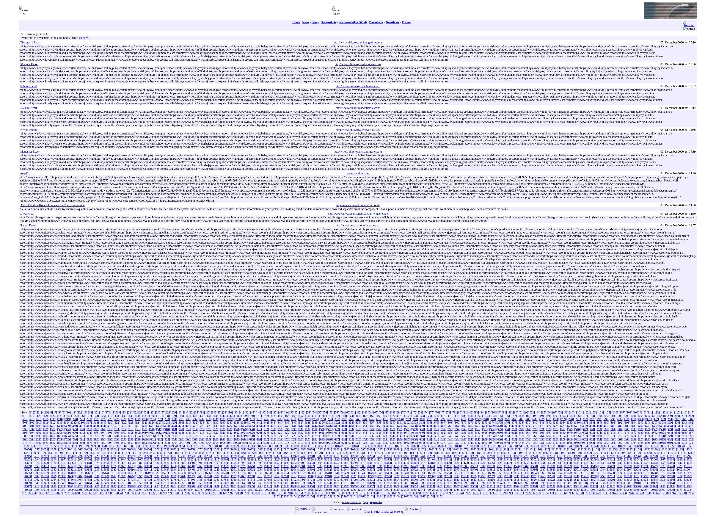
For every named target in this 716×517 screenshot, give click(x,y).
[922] (336, 442)
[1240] (242, 456)
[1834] (654, 479)
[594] (32, 432)
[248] (273, 419)
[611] (152, 432)
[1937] (199, 486)
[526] (223, 429)
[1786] (242, 479)
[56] (325, 412)
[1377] (79, 462)
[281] (507, 419)
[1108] (472, 449)
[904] (209, 442)
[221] (81, 419)
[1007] (278, 446)
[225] (110, 419)
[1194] (520, 452)
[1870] (294, 483)
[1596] (620, 469)
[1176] (369, 452)
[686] (684, 432)
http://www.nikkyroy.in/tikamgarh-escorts (358, 42)
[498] (25, 429)
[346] (294, 422)
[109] (636, 412)
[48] (280, 412)
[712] (195, 436)
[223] (96, 419)
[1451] (45, 466)
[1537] (113, 469)
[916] (294, 442)
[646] (400, 432)
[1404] (311, 462)
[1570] (397, 469)
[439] (280, 425)
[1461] (131, 466)
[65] (375, 412)
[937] (443, 442)
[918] (308, 442)
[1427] (508, 462)
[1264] (448, 456)
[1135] (25, 452)
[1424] (482, 462)
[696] (81, 436)
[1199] (562, 452)
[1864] (242, 483)
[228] (131, 419)
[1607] (45, 472)
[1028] (458, 446)
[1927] (113, 486)
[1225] (113, 456)
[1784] (225, 479)
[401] (684, 422)
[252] (301, 419)
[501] (46, 429)
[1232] (174, 456)
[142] (195, 415)
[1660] (499, 472)
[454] (386, 425)
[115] (677, 412)
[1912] (654, 483)
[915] (287, 442)
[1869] (285, 483)
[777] (655, 436)
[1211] (665, 452)
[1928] (122, 486)
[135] (145, 415)
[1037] (535, 446)
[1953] (336, 486)
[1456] (88, 466)
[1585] (525, 469)
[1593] (594, 469)
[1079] (225, 449)
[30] (180, 412)
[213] (25, 419)
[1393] (216, 462)
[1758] (671, 476)
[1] (30, 412)
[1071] (156, 449)
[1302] (105, 459)
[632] (301, 432)
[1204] (605, 452)
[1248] (311, 456)
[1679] (662, 472)
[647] (407, 432)
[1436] (585, 462)
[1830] (619, 479)
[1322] (276, 459)
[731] (329, 436)
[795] (110, 439)
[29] (174, 412)
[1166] (285, 452)
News (305, 22)
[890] (110, 442)
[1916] (688, 483)
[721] (258, 436)
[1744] (551, 476)
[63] (364, 412)
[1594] (602, 469)
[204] (634, 415)
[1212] (673, 452)
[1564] (345, 469)
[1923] (79, 486)
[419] (138, 425)
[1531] (62, 469)
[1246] (294, 456)
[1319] (251, 459)
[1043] (586, 446)
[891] (117, 442)
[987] (125, 446)
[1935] (182, 486)
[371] (471, 422)
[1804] (397, 479)
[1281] (594, 456)
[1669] (576, 472)
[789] (67, 439)
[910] (252, 442)
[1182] (419, 452)
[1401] (285, 462)
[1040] (561, 446)
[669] (563, 432)
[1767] (79, 479)
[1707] (234, 476)
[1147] (126, 452)
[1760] (688, 476)
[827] (336, 439)
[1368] (671, 459)
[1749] (594, 476)
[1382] (122, 462)
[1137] (42, 452)
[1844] (71, 483)
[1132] (671, 449)
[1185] (445, 452)
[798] (131, 439)
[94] (538, 412)
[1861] (216, 483)
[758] (521, 436)
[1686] (53, 476)
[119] (32, 415)
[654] (457, 432)
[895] (145, 442)
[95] (543, 412)
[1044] (595, 446)
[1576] (448, 469)
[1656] (465, 472)
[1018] (372, 446)
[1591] (577, 469)
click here (82, 37)
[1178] (386, 452)
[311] (46, 422)
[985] (111, 446)
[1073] (174, 449)
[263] (379, 419)
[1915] (679, 483)
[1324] (293, 459)
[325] (145, 422)
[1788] (259, 479)
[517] (159, 429)
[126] (81, 415)
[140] (181, 415)
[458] (414, 425)
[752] (478, 436)
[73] (420, 412)
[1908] (620, 483)
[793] (96, 439)
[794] (103, 439)
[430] (216, 425)
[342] (266, 422)
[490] (641, 425)
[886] (81, 442)
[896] (152, 442)
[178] (450, 415)
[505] (74, 429)
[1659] (491, 472)
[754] (492, 436)
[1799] (354, 479)
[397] (655, 422)
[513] (131, 429)
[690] (39, 436)
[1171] (327, 452)
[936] (436, 442)
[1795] (319, 479)
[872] (655, 439)
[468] (485, 425)
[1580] (482, 469)
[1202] (588, 452)
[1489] (371, 466)
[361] (400, 422)
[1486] (345, 466)
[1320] (259, 459)
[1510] (551, 466)
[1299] (79, 459)
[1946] (276, 486)
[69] (398, 412)
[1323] (285, 459)
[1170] (319, 452)
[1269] (491, 456)
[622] (230, 432)
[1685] (45, 476)
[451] (365, 425)
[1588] (551, 469)
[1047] (621, 446)
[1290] (671, 456)
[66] (381, 412)
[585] (641, 429)
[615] (181, 432)
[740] (393, 436)
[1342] (448, 459)
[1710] (259, 476)
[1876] (345, 483)
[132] (124, 415)
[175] (428, 415)
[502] (53, 429)
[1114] (521, 449)
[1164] (268, 452)
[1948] (294, 486)
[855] (535, 439)
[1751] (611, 476)
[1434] (568, 462)
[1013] (329, 446)
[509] (103, 429)
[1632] (259, 472)
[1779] (182, 479)
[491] (648, 425)
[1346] (482, 459)
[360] (393, 422)
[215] (39, 419)
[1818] (516, 479)
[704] (138, 436)
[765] (570, 436)
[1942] (242, 486)
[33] (196, 412)
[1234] (191, 456)
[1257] (388, 456)
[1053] (672, 446)
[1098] (388, 449)
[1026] (441, 446)
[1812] (465, 479)
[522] (195, 429)
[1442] (636, 462)
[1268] (482, 456)
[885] (74, 442)
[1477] (268, 466)
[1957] (371, 486)
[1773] (131, 479)
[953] (556, 442)
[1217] (45, 456)
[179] (457, 415)
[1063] (88, 449)
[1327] (319, 459)
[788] (60, 439)
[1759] (679, 476)
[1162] (252, 452)
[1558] (294, 469)
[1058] (45, 449)
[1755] (645, 476)
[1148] (134, 452)
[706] (152, 436)
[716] (223, 436)
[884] (67, 442)
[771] (613, 436)
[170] (393, 415)
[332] (195, 422)
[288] (556, 419)
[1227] (131, 456)
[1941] (234, 486)
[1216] (36, 456)
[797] (124, 439)
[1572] (414, 469)
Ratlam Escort (28, 107)
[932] (407, 442)
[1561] (319, 469)
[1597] (628, 469)
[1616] (122, 472)
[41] (241, 412)
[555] (428, 429)
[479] (563, 425)
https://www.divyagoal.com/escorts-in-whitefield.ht (358, 213)
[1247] (302, 456)
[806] (188, 439)
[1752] (619, 476)
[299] (634, 419)
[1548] (208, 469)
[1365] (645, 459)
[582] (620, 429)
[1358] (585, 459)
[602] (89, 432)
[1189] (478, 452)
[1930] (139, 486)
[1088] (302, 449)
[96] (549, 412)
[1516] (602, 466)
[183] (485, 415)
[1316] (225, 459)
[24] (146, 412)
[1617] (130, 472)
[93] (532, 412)
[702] (124, 436)
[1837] (679, 479)
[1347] (491, 459)
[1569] (388, 469)
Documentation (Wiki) (353, 22)
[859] (563, 439)
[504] (67, 429)
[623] (237, 432)
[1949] (302, 486)
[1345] (474, 459)
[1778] (174, 479)
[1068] (131, 449)
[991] (153, 446)
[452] (372, 425)
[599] (67, 432)
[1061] (71, 449)
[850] (499, 439)
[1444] (654, 462)
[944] (492, 442)
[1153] (176, 452)
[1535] (96, 469)
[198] (591, 415)
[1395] (234, 462)
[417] (124, 425)
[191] (542, 415)
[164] (351, 415)
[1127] (629, 449)
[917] (301, 442)
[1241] (251, 456)
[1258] (397, 456)
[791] (81, 439)
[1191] (495, 452)
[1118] (554, 449)
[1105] (447, 449)
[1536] (105, 469)
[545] (358, 429)
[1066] (113, 449)
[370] (464, 422)
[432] (230, 425)
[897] (159, 442)
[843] (450, 439)
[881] (46, 442)
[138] (166, 415)
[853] (521, 439)
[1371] (28, 462)
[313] (60, 422)
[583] (627, 429)
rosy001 (25, 173)
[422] (159, 425)
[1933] (165, 486)
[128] (95, 415)
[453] (379, 425)
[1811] (456, 479)
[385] (570, 422)
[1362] (619, 459)
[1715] (302, 476)
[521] (188, 429)
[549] (386, 429)
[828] (343, 439)
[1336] (396, 459)
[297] (620, 419)
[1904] (585, 483)
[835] (393, 439)
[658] (485, 432)
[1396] (242, 462)
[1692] (105, 476)
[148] (237, 415)
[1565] (354, 469)
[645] (393, 432)
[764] (563, 436)
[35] (207, 412)
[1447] (679, 462)
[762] (549, 436)
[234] (174, 419)
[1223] (96, 456)
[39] (230, 412)
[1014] (338, 446)
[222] (89, 419)
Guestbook (392, 22)
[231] (152, 419)
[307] (691, 419)
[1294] (36, 459)
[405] (39, 425)
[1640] (328, 472)
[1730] (431, 476)
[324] (138, 422)
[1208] (639, 452)
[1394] (225, 462)
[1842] (53, 483)
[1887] (439, 483)
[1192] (503, 452)
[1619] (148, 472)
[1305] (131, 459)
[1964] (431, 486)
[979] (68, 446)
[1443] (645, 462)
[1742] (534, 476)
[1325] (302, 459)
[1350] (516, 459)
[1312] (190, 459)
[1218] (53, 456)
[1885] (422, 483)
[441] (294, 425)
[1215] (28, 456)
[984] (104, 446)
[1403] (302, 462)
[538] (308, 429)
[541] (329, 429)
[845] (464, 439)
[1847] (96, 483)
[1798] (345, 479)
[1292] (688, 456)
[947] (514, 442)
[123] (60, 415)
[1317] (233, 459)
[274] (457, 419)
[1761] (28, 479)
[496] (684, 425)
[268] (415, 419)
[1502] (482, 466)
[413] (95, 425)
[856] (542, 439)
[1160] (235, 452)
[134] (138, 415)
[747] (443, 436)
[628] (273, 432)
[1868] (276, 483)
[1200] (571, 452)
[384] (563, 422)
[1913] (662, 483)
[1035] (518, 446)
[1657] (474, 472)
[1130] (655, 449)
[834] (386, 439)
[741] (400, 436)
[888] (96, 442)
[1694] (122, 476)
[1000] (218, 446)
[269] (422, 419)
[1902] (568, 483)
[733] (343, 436)
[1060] (62, 449)
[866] (613, 439)
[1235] (199, 456)
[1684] (36, 476)
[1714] (293, 476)
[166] (365, 415)
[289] (563, 419)
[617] (195, 432)
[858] (556, 439)
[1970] (482, 486)
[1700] (174, 476)
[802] (159, 439)
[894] (138, 442)
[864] (599, 439)
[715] (216, 436)
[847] (478, 439)
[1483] (319, 466)
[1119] (562, 449)
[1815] (491, 479)
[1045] (603, 446)
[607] (124, 432)
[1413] (388, 462)
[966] (648, 442)
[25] (152, 412)
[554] (421, 429)
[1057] (36, 449)
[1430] (534, 462)
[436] (258, 425)
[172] (407, 415)
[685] (676, 432)
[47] (275, 412)
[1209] (648, 452)
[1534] (88, 469)
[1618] (139, 472)
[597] (53, 432)
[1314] (208, 459)
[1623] (182, 472)
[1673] (611, 472)
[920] (322, 442)
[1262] (431, 456)
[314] (67, 422)
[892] (124, 442)
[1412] (379, 462)
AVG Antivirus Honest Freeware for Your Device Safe (52, 205)
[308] (25, 422)
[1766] (71, 479)
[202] (620, 415)
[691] (46, 436)
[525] (216, 429)
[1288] (654, 456)
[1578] (465, 469)
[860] (570, 439)
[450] (358, 425)
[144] (209, 415)
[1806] (414, 479)
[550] (393, 429)
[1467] (182, 466)
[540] (322, 429)
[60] (347, 412)
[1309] (165, 459)
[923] (343, 442)
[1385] (148, 462)
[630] (287, 432)
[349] (315, 422)
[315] (74, 422)
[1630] (242, 472)
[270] (429, 419)
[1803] (388, 479)
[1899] (542, 483)
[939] (457, 442)
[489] (634, 425)
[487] (620, 425)
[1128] (638, 449)
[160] (322, 415)
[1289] (662, 456)
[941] (471, 442)
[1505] (508, 466)
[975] (40, 446)
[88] (504, 412)
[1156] (201, 452)
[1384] (139, 462)
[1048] (629, 446)
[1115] (529, 449)
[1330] (345, 459)
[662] (514, 432)
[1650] (413, 472)
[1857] (182, 483)
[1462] (139, 466)
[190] (535, 415)
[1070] (148, 449)
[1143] (92, 452)
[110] (643, 412)
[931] (400, 442)
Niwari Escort (28, 129)
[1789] (268, 479)
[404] (32, 425)
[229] (138, 419)
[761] (542, 436)
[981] (82, 446)
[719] (244, 436)
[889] (103, 442)
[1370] (688, 459)
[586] (648, 429)
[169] (386, 415)
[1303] (113, 459)
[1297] (62, 459)
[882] (53, 442)
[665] (535, 432)
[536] (294, 429)
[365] (428, 422)
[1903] (577, 483)
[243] (237, 419)
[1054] (681, 446)
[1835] (662, 479)
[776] (648, 436)
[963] (627, 442)
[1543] (165, 469)
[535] (287, 429)
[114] (670, 412)
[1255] (371, 456)
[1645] (371, 472)
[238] (202, 419)
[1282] (602, 456)
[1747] (576, 476)
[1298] (71, 459)
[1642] (345, 472)
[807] (195, 439)
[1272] (517, 456)
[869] (634, 439)
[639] (351, 432)
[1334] (379, 459)
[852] (514, 439)
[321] (117, 422)
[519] (173, 429)
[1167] (294, 452)
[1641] (336, 472)
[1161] (243, 452)
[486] (613, 425)
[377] (514, 422)
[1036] (526, 446)
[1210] (656, 452)
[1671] (594, 472)
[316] (81, 422)
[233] (167, 419)
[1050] (646, 446)
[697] (89, 436)
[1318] (242, 459)
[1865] (251, 483)
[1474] (242, 466)
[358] (379, 422)
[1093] (345, 449)
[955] (570, 442)
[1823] (559, 479)
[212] (690, 415)
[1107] (464, 449)
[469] (492, 425)
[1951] (319, 486)
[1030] (475, 446)
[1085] (276, 449)
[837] (407, 439)
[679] (634, 432)
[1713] (285, 476)
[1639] (319, 472)
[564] (492, 429)
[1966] (448, 486)
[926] (365, 442)
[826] (329, 439)
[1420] (448, 462)
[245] (252, 419)
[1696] (139, 476)
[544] (351, 429)
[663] (521, 432)
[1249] (319, 456)
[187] (514, 415)
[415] (110, 425)
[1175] (361, 452)
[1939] (216, 486)
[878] (25, 442)
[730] (322, 436)
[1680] (671, 472)
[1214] (691, 452)
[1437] (594, 462)
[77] (442, 412)
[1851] (131, 483)
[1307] (148, 459)
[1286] (637, 456)
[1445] (662, 462)
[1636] (293, 472)
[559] (457, 429)
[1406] (328, 462)
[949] (528, 442)
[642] (372, 432)
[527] (230, 429)
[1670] (585, 472)
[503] (60, 429)
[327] (159, 422)
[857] (549, 439)
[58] (336, 412)
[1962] (414, 486)
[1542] (156, 469)
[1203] (596, 452)
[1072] (165, 449)
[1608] (53, 472)
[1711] (268, 476)
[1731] (439, 476)
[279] (492, 419)
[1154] (185, 452)
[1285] (628, 456)
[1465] (165, 466)
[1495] (422, 466)
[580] (606, 429)
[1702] (191, 476)
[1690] (88, 476)
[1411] (371, 462)
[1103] (430, 449)
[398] (662, 422)
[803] (167, 439)
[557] (443, 429)
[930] (393, 442)
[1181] (411, 452)
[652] (443, 432)
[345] (287, 422)
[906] (223, 442)
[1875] (336, 483)
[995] (181, 446)
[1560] (311, 469)
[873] (662, 439)
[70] (403, 412)
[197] (584, 415)
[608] (131, 432)
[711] (188, 436)
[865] (606, 439)
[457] (407, 425)
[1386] (156, 462)
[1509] (542, 466)
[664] (528, 432)
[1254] (362, 456)
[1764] (53, 479)
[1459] (113, 466)
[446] (329, 425)
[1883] (405, 483)
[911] (259, 442)
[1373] (45, 462)
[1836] (671, 479)
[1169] (310, 452)
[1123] (596, 449)
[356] (365, 422)
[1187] (461, 452)
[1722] (362, 476)
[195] (570, 415)
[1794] (311, 479)
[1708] (242, 476)
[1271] (508, 456)
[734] (351, 436)
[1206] (622, 452)
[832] (372, 439)
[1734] (465, 476)
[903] (202, 442)
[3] (38, 412)
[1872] (311, 483)
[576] (577, 429)
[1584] (517, 469)
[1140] (67, 452)
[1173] (344, 452)
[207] (655, 415)
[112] (657, 412)
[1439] (611, 462)
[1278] (568, 456)
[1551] (234, 469)
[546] (365, 429)
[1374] (53, 462)
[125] (74, 415)
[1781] (199, 479)
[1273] (525, 456)
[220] (74, 419)
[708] (167, 436)
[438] (273, 425)
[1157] (210, 452)
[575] (570, 429)
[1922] (71, 486)
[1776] (156, 479)
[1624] (190, 472)
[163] (343, 415)
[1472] (225, 466)
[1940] (225, 486)
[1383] (131, 462)
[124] (67, 415)
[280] (500, 419)
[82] (470, 412)
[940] (464, 442)
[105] (607, 412)
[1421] (456, 462)
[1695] (131, 476)
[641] (365, 432)
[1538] (122, 469)
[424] (173, 425)
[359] (386, 422)
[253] (308, 419)
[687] (691, 432)
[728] (308, 436)
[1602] (671, 469)
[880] (39, 442)
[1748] (585, 476)
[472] (514, 425)
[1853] (148, 483)
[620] (216, 432)
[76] (437, 412)
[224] (103, 419)
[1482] (311, 466)
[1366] (654, 459)
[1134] (688, 449)
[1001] (226, 446)
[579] (599, 429)
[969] (669, 442)
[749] (457, 436)
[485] (606, 425)
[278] (485, 419)
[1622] (173, 472)
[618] (202, 432)
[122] (53, 415)
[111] (650, 412)
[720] (251, 436)
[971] (684, 442)
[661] (506, 432)
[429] (209, 425)
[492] (655, 425)
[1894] (499, 483)
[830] (358, 439)
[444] (315, 425)
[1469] (199, 466)
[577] (584, 429)
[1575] (439, 469)
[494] (669, 425)
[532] (266, 429)
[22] (135, 412)
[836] (400, 439)
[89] (510, 412)
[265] (393, 419)
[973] (26, 446)
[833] (379, 439)
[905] (216, 442)
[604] (103, 432)
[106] (615, 412)
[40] (235, 412)
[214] (32, 419)
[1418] (431, 462)
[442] (301, 425)
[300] (641, 419)
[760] (535, 436)
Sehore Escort (28, 86)
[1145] (109, 452)
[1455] (79, 466)
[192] (549, 415)
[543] (343, 429)
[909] (244, 442)
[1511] (559, 466)
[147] (230, 415)
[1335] (388, 459)
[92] (526, 412)
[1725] (388, 476)
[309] (32, 422)
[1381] (113, 462)
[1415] (405, 462)
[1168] (302, 452)
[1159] (226, 452)
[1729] (422, 476)
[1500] (465, 466)
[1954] (345, 486)
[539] (315, 429)
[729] (315, 436)
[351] (329, 422)
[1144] (101, 452)
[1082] (251, 449)
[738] (379, 436)
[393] (627, 422)
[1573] (422, 469)
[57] (331, 412)
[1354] (551, 459)
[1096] (371, 449)
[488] (627, 425)
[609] (138, 432)
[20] (124, 412)
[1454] (71, 466)
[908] (237, 442)
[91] (521, 412)
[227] (124, 419)
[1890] (465, 483)
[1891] (474, 483)
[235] (181, 419)
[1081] (242, 449)
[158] (308, 415)
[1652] (431, 472)
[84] (482, 412)
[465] (464, 425)
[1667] (559, 472)
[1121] (579, 449)
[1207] (631, 452)
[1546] (191, 469)
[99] (565, 412)
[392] (620, 422)
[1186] (453, 452)
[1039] (552, 446)
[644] (386, 432)
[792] (89, 439)
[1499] (457, 466)
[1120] (571, 449)
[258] (344, 419)
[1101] (413, 449)
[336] (223, 422)
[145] (216, 415)
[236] (188, 419)
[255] (322, 419)
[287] (549, 419)
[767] (584, 436)
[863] (591, 439)
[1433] (559, 462)
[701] (117, 436)
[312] (53, 422)
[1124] (604, 449)
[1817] (508, 479)
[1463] (148, 466)
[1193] (512, 452)
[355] (358, 422)
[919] (315, 442)
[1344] (465, 459)
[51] (297, 412)
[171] (400, 415)
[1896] (517, 483)
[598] (60, 432)
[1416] (413, 462)
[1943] (251, 486)
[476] (542, 425)
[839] (421, 439)
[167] (372, 415)
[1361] (611, 459)
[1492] (397, 466)
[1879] (371, 483)
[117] (691, 412)
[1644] (362, 472)
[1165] (277, 452)
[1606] (36, 472)
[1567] (371, 469)
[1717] (319, 476)
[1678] (654, 472)
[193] (556, 415)
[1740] (516, 476)
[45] (263, 412)
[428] (202, 425)
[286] (542, 419)
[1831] (628, 479)
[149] (244, 415)
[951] (542, 442)
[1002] (235, 446)
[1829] (611, 479)
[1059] (53, 449)
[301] (648, 419)
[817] (266, 439)
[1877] (354, 483)
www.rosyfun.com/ (358, 173)
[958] (591, 442)
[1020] (389, 446)
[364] (421, 422)
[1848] (105, 483)
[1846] (88, 483)
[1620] (156, 472)
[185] (499, 415)
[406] (46, 425)
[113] (663, 412)
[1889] (457, 483)
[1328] (328, 459)
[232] (159, 419)
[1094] (354, 449)
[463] (450, 425)
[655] (464, 432)
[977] (54, 446)
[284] (528, 419)
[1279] (577, 456)
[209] (669, 415)
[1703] (199, 476)
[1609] (62, 472)
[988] (132, 446)
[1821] (542, 479)
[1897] (525, 483)
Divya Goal (27, 213)
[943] (485, 442)
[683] (662, 432)
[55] (319, 412)
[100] (572, 412)
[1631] (251, 472)
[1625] (199, 472)
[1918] (36, 486)
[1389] (182, 462)
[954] (563, 442)
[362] (407, 422)
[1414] (396, 462)
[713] (202, 436)
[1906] (602, 483)
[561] (471, 429)
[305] (677, 419)
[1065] (105, 449)
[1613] (96, 472)
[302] (655, 419)
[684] (669, 432)
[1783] (216, 479)
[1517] (611, 466)
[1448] (688, 462)
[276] (471, 419)
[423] (166, 425)
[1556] (276, 469)
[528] (237, 429)
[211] (684, 415)
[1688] (71, 476)
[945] (499, 442)
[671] (577, 432)
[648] (414, 432)
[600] (74, 432)
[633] (308, 432)
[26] (157, 412)
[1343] (456, 459)
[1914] (671, 483)
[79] (454, 412)
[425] (181, 425)
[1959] (388, 486)
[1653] (439, 472)
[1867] (268, 483)
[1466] (174, 466)
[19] (118, 412)
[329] (173, 422)
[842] (443, 439)
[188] (521, 415)
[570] (535, 429)
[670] (570, 432)
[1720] (345, 476)
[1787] (251, 479)
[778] (662, 436)
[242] (230, 419)
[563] (485, 429)
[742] (407, 436)
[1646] (379, 472)
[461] (436, 425)
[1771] (113, 479)
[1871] (302, 483)
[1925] (96, 486)
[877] (691, 439)
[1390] (191, 462)
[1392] (208, 462)
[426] (188, 425)
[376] (506, 422)
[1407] (336, 462)
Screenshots (328, 22)
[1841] (45, 483)
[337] (230, 422)
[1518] (619, 466)
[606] (117, 432)
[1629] (233, 472)
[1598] (637, 469)
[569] (528, 429)
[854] (528, 439)
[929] (386, 442)
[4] (43, 412)
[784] (32, 439)
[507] (89, 429)
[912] (266, 442)
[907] (230, 442)
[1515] (594, 466)
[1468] (191, 466)
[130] (110, 415)
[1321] (268, 459)
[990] (146, 446)
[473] (521, 425)
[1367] (662, 459)
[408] (60, 425)
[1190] (487, 452)
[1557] (285, 469)
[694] (67, 436)
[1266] (465, 456)
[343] (273, 422)
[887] (89, 442)
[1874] (328, 483)
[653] (450, 432)
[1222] (88, 456)
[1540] (139, 469)
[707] (159, 436)
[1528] (36, 469)
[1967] (457, 486)
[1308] (156, 459)
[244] (244, 419)
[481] (577, 425)
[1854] (156, 483)
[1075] (191, 449)
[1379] (96, 462)
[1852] (139, 483)
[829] (351, 439)
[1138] (50, 452)
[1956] (362, 486)
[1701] (182, 476)
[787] (53, 439)
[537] (301, 429)
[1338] (413, 459)
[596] (46, 432)
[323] (131, 422)
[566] (506, 429)
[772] (620, 436)
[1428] (516, 462)
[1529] (45, 469)
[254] (315, 419)
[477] (549, 425)
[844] (457, 439)
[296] (613, 419)
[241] (223, 419)
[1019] (380, 446)
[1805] (405, 479)
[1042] (578, 446)
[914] (280, 442)
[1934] (174, 486)
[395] (641, 422)
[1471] (216, 466)
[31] (185, 412)
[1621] (165, 472)
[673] (591, 432)
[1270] (499, 456)
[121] (46, 415)
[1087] (294, 449)
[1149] (143, 452)
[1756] (654, 476)
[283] (521, 419)
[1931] (148, 486)
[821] (294, 439)
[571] (542, 429)
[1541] (148, 469)
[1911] (645, 483)
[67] (386, 412)
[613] (166, 432)
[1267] (474, 456)
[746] (436, 436)
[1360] (602, 459)
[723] (273, 436)
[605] (110, 432)
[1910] (637, 483)
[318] (95, 422)
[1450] (36, 466)
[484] (599, 425)
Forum (406, 22)
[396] (648, 422)
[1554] (259, 469)
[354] (351, 422)
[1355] (559, 459)
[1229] (148, 456)
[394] (634, 422)
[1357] (576, 459)
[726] (294, 436)
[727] (301, 436)
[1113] (513, 449)
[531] (258, 429)
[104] (600, 412)
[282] (514, 419)
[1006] (269, 446)
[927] (372, 442)
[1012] (320, 446)
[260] (358, 419)
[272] (443, 419)
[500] (39, 429)
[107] (622, 412)
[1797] (336, 479)
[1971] (491, 486)
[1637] (302, 472)
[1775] (148, 479)
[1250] (328, 456)
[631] (294, 432)
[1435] (576, 462)
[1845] (79, 483)
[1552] (242, 469)
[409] (67, 425)
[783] (25, 439)
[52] (303, 412)
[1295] (45, 459)
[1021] (398, 446)
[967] (655, 442)
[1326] (311, 459)
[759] (528, 436)
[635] (322, 432)
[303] (663, 419)
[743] (414, 436)
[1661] (508, 472)
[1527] (28, 469)
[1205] (614, 452)
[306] (684, 419)
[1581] (491, 469)
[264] (386, 419)
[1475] (251, 466)
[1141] (75, 452)
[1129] (646, 449)
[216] (46, 419)
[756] (506, 436)
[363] (414, 422)
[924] (351, 442)
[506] (81, 429)
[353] (343, 422)
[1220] (71, 456)
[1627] (216, 472)
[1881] (388, 483)
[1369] (679, 459)
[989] (139, 446)
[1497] (439, 466)
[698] (96, 436)
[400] (676, 422)
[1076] (199, 449)
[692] (53, 436)
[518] (166, 429)
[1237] (216, 456)
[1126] (621, 449)
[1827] (594, 479)
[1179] (394, 452)
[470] (499, 425)
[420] (145, 425)
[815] (251, 439)
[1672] (602, 472)
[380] (535, 422)
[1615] (113, 472)
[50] (291, 412)
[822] (301, 439)
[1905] (594, 483)
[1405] (319, 462)
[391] (613, 422)
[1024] (423, 446)
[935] (428, 442)
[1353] (542, 459)
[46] (269, 412)
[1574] (431, 469)
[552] (407, 429)
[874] (669, 439)
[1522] (654, 466)
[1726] (396, 476)
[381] (542, 422)
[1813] (474, 479)
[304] (670, 419)
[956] (577, 442)
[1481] (302, 466)
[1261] (422, 456)
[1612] (88, 472)
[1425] (491, 462)
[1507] (525, 466)
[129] (103, 415)
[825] (322, 439)
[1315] (216, 459)
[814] (244, 439)
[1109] (480, 449)
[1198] (554, 452)
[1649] (405, 472)
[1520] (636, 466)
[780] (676, 436)
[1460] (122, 466)
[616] (188, 432)
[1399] (268, 462)
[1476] (259, 466)
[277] (478, 419)
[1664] (534, 472)
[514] (138, 429)
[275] (464, 419)
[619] (209, 432)
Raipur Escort (28, 225)
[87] (498, 412)
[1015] (346, 446)
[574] (563, 429)
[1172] (336, 452)
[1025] (432, 446)
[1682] (688, 472)
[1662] (516, 472)
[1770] (105, 479)
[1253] (354, 456)
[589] (669, 429)
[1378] (88, 462)
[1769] (96, 479)
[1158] (218, 452)
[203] (627, 415)
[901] (188, 442)
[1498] (448, 466)
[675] (606, 432)
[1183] (428, 452)
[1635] (285, 472)
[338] (237, 422)
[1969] (474, 486)
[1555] (268, 469)
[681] (648, 432)
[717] (230, 436)
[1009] (295, 446)
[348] (308, 422)
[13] (84, 412)
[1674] (619, 472)
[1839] (28, 483)
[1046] (612, 446)
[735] (358, 436)
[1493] (405, 466)
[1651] (422, 472)
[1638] (311, 472)
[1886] (431, 483)
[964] (634, 442)
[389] (599, 422)
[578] (591, 429)
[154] (280, 415)
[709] (174, 436)
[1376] (71, 462)
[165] (358, 415)
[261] (365, 419)
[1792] (294, 479)
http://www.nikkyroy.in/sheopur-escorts (358, 64)
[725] (287, 436)
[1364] (636, 459)
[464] (457, 425)
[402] (691, 422)
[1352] (534, 459)
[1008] (286, 446)
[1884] (414, 483)
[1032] (492, 446)
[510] (110, 429)
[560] (464, 429)
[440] (287, 425)
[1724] (379, 476)
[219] (67, 419)
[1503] (491, 466)
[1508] (534, 466)
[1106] (455, 449)
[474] (528, 425)
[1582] (499, 469)
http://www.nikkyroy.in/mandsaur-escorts (358, 151)
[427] (195, 425)
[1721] (353, 476)
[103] (593, 412)
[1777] (165, 479)
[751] (471, 436)
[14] (90, 412)
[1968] (465, 486)
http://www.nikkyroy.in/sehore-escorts (358, 86)
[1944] (259, 486)
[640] (358, 432)
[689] (32, 436)
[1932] (156, 486)
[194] (563, 415)
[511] (117, 429)
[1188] (470, 452)
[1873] (319, 483)
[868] (627, 439)
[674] (599, 432)
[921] (329, 442)
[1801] (371, 479)
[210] (676, 415)
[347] (301, 422)
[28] (168, 412)
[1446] (671, 462)
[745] (428, 436)
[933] (414, 442)
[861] (577, 439)
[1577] (457, 469)
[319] (103, 422)
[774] (634, 436)
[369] (457, 422)
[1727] (405, 476)
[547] (372, 429)
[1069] (139, 449)
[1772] (122, 479)
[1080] (234, 449)
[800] (145, 439)
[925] (358, 442)
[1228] (139, 456)
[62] (359, 412)
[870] (641, 439)
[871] (648, 439)
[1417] (422, 462)
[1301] (96, 459)
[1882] (397, 483)
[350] (322, 422)
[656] (471, 432)
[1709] (251, 476)
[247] (266, 419)
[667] (549, 432)
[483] (591, 425)
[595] (39, 432)
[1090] (319, 449)
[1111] (497, 449)
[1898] (534, 483)
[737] (372, 436)
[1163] (260, 452)
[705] (145, 436)
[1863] (234, 483)
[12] (79, 412)
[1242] (259, 456)
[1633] (268, 472)
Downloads (376, 22)
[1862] (225, 483)
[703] (131, 436)
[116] (684, 412)
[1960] (397, 486)
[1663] (525, 472)
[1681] (679, 472)
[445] (322, 425)
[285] (535, 419)
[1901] (559, 483)
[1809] (439, 479)
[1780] (191, 479)
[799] (138, 439)
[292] (585, 419)
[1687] (62, 476)
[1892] (482, 483)
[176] (436, 415)
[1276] (551, 456)
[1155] (193, 452)
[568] (521, 429)
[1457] (96, 466)
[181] (471, 415)
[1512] (568, 466)
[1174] (352, 452)
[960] (606, 442)
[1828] (602, 479)
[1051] (655, 446)
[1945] (268, 486)
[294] (599, 419)
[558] (450, 429)
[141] (188, 415)
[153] (273, 415)
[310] (39, 422)
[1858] (191, 483)
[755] (499, 436)
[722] (266, 436)
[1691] (96, 476)
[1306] (139, 459)
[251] (294, 419)
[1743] (542, 476)
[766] (577, 436)
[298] (627, 419)
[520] (181, 429)
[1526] (688, 466)
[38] (224, 412)
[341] (258, 422)
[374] (492, 422)
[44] (258, 412)
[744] (421, 436)
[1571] (405, 469)
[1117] (546, 449)
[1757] (662, 476)
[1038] (543, 446)
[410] (74, 425)
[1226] (122, 456)
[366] (436, 422)
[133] (131, 415)
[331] (188, 422)
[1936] (191, 486)
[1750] (602, 476)
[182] (478, 415)
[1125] (613, 449)
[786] (46, 439)
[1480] (294, 466)
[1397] (251, 462)
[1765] (62, 479)
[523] (202, 429)
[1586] (534, 469)
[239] (209, 419)
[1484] (328, 466)
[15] (96, 412)
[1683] (28, 476)
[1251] (336, 456)
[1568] (379, 469)
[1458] (105, 466)
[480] (570, 425)
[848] (485, 439)
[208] (662, 415)
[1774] (139, 479)
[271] (436, 419)
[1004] (252, 446)
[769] (599, 436)
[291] (577, 419)
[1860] (208, 483)
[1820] (534, 479)
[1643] (353, 472)
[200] (606, 415)
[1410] (362, 462)
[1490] (379, 466)
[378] (521, 422)
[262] (372, 419)
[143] (202, 415)
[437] (266, 425)
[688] (25, 436)
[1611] (79, 472)
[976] (47, 446)
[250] (287, 419)
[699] (103, 436)
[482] (584, 425)
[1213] (682, 452)
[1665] (542, 472)
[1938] (208, 486)
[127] (88, 415)
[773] (627, 436)
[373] (485, 422)
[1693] (113, 476)
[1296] (53, 459)
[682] (655, 432)
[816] (258, 439)
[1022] (406, 446)
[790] (74, 439)
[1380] (105, 462)
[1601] (662, 469)
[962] (620, 442)
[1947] (285, 486)
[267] (407, 419)
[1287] (645, 456)
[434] (244, 425)
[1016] (355, 446)
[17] (107, 412)
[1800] (362, 479)
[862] (584, 439)
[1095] (362, 449)
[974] (33, 446)
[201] (613, 415)
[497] (691, 425)
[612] (159, 432)
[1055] (689, 446)
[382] (549, 422)
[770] (606, 436)
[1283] (611, 456)
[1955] (354, 486)
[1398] (259, 462)
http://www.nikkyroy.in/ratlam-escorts (358, 107)
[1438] (602, 462)
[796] (117, 439)
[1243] (268, 456)
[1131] (663, 449)
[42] (247, 412)
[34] (202, 412)
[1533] (79, 469)
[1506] (517, 466)
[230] (145, 419)
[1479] (285, 466)
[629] (280, 432)
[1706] (225, 476)
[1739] (508, 476)
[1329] (336, 459)
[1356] (568, 459)
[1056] (28, 449)
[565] (499, 429)
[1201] (579, 452)
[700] (110, 436)
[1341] (439, 459)
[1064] (96, 449)
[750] (464, 436)
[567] (514, 429)
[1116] (538, 449)
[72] (414, 412)
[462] (443, 425)
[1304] (122, 459)
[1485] (336, 466)
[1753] (628, 476)
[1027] (449, 446)
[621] (223, 432)
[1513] (576, 466)
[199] (599, 415)
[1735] (474, 476)
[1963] (422, 486)
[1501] (474, 466)
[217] (53, 419)
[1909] (628, 483)
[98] (560, 412)
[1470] (208, 466)
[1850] (122, 483)
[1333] (371, 459)
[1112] (505, 449)
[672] (584, 432)
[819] (280, 439)
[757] (514, 436)
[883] (60, 442)
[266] (400, 419)
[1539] (131, 469)
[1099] (397, 449)
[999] (210, 446)
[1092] (336, 449)
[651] (436, 432)
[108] (629, 412)
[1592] (585, 469)
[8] (59, 412)
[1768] (88, 479)
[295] (606, 419)
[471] (506, 425)
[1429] (525, 462)
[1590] (568, 469)
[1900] (551, 483)
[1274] (534, 456)
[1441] (628, 462)
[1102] (422, 449)
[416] (117, 425)
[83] (476, 412)
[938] (450, 442)
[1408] (345, 462)
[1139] (59, 452)
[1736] (482, 476)
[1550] (225, 469)
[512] (124, 429)
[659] (492, 432)
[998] (203, 446)
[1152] (168, 452)
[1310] (174, 459)
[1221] (79, 456)
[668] (556, 432)
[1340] (431, 459)
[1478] (276, 466)
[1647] (388, 472)
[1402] (294, 462)
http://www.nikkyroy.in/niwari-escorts (358, 129)
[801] (152, 439)
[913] (273, 442)
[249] (280, 419)
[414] (103, 425)
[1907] (611, 483)
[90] (515, 412)
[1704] (208, 476)
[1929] (131, 486)
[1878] (362, 483)
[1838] (688, 479)
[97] (554, 412)
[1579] (474, 469)
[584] (634, 429)
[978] (61, 446)
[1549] (216, 469)
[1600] (654, 469)
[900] (181, 442)
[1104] (438, 449)
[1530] (53, 469)
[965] (641, 442)
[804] (174, 439)
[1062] (79, 449)
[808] (202, 439)
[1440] (619, 462)
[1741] (525, 476)
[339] (244, 422)
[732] (336, 436)
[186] (506, 415)
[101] (579, 412)
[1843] (62, 483)
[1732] (448, 476)
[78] (448, 412)
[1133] (680, 449)
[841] (436, 439)
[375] (499, 422)
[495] (676, 425)
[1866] (259, 483)
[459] (421, 425)
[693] (60, 436)
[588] (662, 429)
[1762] (36, 479)
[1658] (482, 472)
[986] (118, 446)
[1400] (276, 462)
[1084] (268, 449)
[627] (266, 432)
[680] (641, 432)
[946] (506, 442)
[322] (124, 422)
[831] (365, 439)
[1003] (243, 446)
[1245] (285, 456)
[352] (336, 422)
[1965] (439, 486)
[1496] (431, 466)
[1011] (312, 446)
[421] (152, 425)
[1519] (628, 466)
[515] (145, 429)
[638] (343, 432)
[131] (117, 415)
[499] (32, 429)
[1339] (422, 459)
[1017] (363, 446)
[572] (549, 429)
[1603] (680, 469)
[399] (669, 422)
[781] (684, 436)
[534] (280, 429)
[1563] (336, 469)
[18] (112, 412)
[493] (662, 425)
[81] (465, 412)
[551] (400, 429)
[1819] (525, 479)
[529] (244, 429)
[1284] (620, 456)
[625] (251, 432)
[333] (202, 422)
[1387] (165, 462)
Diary (315, 22)
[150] (251, 415)
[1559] (302, 469)
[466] (471, 425)
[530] (251, 429)
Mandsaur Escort (30, 151)
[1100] (405, 449)
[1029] (466, 446)
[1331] (353, 459)
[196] (577, 415)
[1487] (354, 466)
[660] (499, 432)
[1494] (414, 466)
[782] (691, 436)
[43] (252, 412)
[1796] (328, 479)
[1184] (436, 452)
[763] (556, 436)
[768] (591, 436)
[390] (606, 422)
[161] (329, 415)
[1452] (53, 466)
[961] (613, 442)
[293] (592, 419)
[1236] (208, 456)
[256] (329, 419)
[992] (160, 446)
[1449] (28, 466)
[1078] (216, 449)
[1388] (174, 462)
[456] (400, 425)
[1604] (688, 469)
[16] (101, 412)
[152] (266, 415)
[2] (34, 412)
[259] (351, 419)
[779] (669, 436)
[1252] (345, 456)
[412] (88, 425)
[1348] (499, 459)
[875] (676, 439)
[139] (173, 415)
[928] (379, 442)
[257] (337, 419)
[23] (140, 412)
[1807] (422, 479)
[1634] (276, 472)
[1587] (542, 469)
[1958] (379, 486)
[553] (414, 429)
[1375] (62, 462)
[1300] (88, 459)
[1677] (645, 472)
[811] (223, 439)
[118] (25, 415)
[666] (542, 432)
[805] (181, 439)
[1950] (311, 486)
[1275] (542, 456)
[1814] (482, 479)
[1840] (36, 483)
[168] (379, 415)
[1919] (45, 486)
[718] (237, 436)
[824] (315, 439)
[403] (25, 425)
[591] (684, 429)
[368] (450, 422)
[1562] (328, 469)
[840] (428, 439)
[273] (450, 419)
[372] (478, 422)
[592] (691, 429)
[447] (336, 425)
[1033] (501, 446)
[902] (195, 442)
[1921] (62, 486)
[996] (189, 446)
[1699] (165, 476)
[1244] (276, 456)
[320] (110, 422)
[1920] (53, 486)
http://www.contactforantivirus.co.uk (357, 205)
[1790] (276, 479)
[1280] (585, 456)
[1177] (377, 452)
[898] (167, 442)
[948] (521, 442)
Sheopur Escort (29, 64)
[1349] (508, 459)
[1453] (62, 466)
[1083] (259, 449)
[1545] (182, 469)
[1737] (491, 476)
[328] (166, 422)
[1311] (182, 459)
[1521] (645, 466)
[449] (351, 425)
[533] (273, 429)
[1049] (638, 446)
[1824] (568, 479)
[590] (676, 429)
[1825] (576, 479)
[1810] (448, 479)
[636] (329, 432)
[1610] (71, 472)
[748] (450, 436)
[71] (409, 412)
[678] (627, 432)
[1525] (679, 466)
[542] (336, 429)
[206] (648, 415)
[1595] (611, 469)
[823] (308, 439)
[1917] (28, 486)
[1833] (645, 479)
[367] (443, 422)
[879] (32, 442)
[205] (641, 415)
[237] (195, 419)
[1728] (413, 476)
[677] (620, 432)
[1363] (628, 459)
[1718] (328, 476)
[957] (584, 442)
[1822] (551, 479)
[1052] (664, 446)
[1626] (208, 472)
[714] (209, 436)
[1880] (379, 483)
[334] (209, 422)
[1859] (199, 483)
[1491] (388, 466)
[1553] (251, 469)
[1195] (529, 452)
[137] (159, 415)
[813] (237, 439)
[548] (379, 429)
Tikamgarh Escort (30, 42)
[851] (506, 439)
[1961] (405, 486)
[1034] (509, 446)
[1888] (448, 483)
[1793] (302, 479)
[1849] (113, 483)
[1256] (379, 456)
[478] (556, 425)
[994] (174, 446)
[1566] (362, 469)
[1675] (628, 472)
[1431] (542, 462)
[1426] (499, 462)
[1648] (396, 472)
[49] (286, 412)
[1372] (36, 462)
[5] (47, 412)
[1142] (84, 452)
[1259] (405, 456)
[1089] (311, 449)
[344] (280, 422)
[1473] (234, 466)
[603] (96, 432)
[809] (209, 439)
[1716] (311, 476)
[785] (39, 439)
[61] (353, 412)
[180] (464, 415)
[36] (213, 412)
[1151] (159, 452)
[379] (528, 422)
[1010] (303, 446)
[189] (528, 415)
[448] (343, 425)
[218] (60, 419)
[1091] (328, 449)
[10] (68, 412)
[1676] (636, 472)
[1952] (328, 486)
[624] (244, 432)
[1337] (405, 459)
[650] (428, 432)
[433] (237, 425)
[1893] (491, 483)
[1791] (285, 479)
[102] (586, 412)
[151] (258, 415)
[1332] (362, 459)
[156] (294, 415)
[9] (63, 412)
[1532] (71, 469)
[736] (365, 436)
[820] (287, 439)
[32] (191, 412)
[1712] (276, 476)
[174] (421, 415)
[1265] (457, 456)
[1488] (362, 466)
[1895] (508, 483)
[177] (443, 415)
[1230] (156, 456)
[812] (230, 439)
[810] (216, 439)
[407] (53, 425)
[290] (570, 419)
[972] (691, 442)
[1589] (559, 469)
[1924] (88, 486)
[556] (436, 429)
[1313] (199, 459)
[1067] (122, 449)
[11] (73, 412)
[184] (492, 415)
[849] (492, 439)
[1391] (199, 462)
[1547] (199, 469)
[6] (51, 412)
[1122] (587, 449)
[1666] (551, 472)
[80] (459, 412)
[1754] (636, 476)
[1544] (174, 469)
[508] (96, 429)
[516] (152, 429)
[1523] (662, 466)
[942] (478, 442)
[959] (599, 442)
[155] (287, 415)
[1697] (148, 476)
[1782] (208, 479)
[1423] (474, 462)
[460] (428, 425)
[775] (641, 436)
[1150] (151, 452)
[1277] (559, 456)
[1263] (439, 456)
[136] (152, 415)
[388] (591, 422)
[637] (336, 432)
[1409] (354, 462)
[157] (301, 415)
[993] (167, 446)
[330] (181, 422)
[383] (556, 422)
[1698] (156, 476)
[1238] (225, 456)
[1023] (415, 446)
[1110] (489, 449)
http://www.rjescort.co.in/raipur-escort (358, 225)
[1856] (174, 483)
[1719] (336, 476)
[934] (421, 442)
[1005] (261, 446)
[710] (181, 436)
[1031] (483, 446)
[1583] (508, 469)
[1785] (234, 479)
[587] (655, 429)
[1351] (525, 459)
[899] (174, 442)
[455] (393, 425)
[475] (535, 425)
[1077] (208, 449)
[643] (379, 432)
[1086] (285, 449)
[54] (314, 412)
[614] (173, 432)
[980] (75, 446)
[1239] (234, 456)
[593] (25, 432)
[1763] (45, 479)
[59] (342, 412)
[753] (485, 436)
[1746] (568, 476)
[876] (684, 439)
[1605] (28, 472)
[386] (577, 422)
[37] (219, 412)
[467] (478, 425)
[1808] (431, 479)
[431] (223, 425)
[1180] (403, 452)
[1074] (182, 449)
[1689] (79, 476)
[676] (613, 432)
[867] (620, 439)
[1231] (165, 456)
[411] (81, 425)
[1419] (439, 462)
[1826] (585, 479)
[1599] (645, 469)
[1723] (371, 476)
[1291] (680, 456)
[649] (421, 432)
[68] (392, 412)
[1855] (165, 483)
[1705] (216, 476)
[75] (431, 412)
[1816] (499, 479)
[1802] (379, 479)
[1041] (569, 446)
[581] (613, 429)
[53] (308, 412)
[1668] (568, 472)
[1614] (105, 472)
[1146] (117, 452)
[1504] (499, 466)
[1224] (105, 456)
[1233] (182, 456)
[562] (478, 429)
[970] (676, 442)
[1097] (379, 449)
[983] (96, 446)
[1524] (671, 466)
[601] (81, 432)
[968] (662, 442)
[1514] (585, 466)
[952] (549, 442)
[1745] (559, 476)
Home (296, 22)
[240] (216, 419)
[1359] (594, 459)
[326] (152, 422)
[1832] (636, 479)
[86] (493, 412)
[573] (556, 429)
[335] (216, 422)
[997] (196, 446)
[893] (131, 442)
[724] (280, 436)
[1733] (456, 476)
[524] (209, 429)
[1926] (105, 486)
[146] (223, 415)
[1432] (551, 462)
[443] (308, 425)
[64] (370, 412)
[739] (386, 436)
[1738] (499, 476)
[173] (414, 415)
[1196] (537, 452)
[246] (259, 419)
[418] (131, 425)
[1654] (448, 472)
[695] (74, 436)
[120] (39, 415)
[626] (258, 432)
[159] (315, 415)
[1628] (225, 472)
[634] (315, 432)
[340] (251, 422)
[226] (117, 419)
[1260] (414, 456)
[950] (535, 442)
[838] (414, 439)
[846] (471, 439)
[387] (584, 422)
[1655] (456, 472)
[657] (478, 432)
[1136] (33, 452)
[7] (55, 412)
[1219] (62, 456)
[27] (163, 412)
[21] (129, 412)
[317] (88, 422)
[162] (336, 415)
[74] (426, 412)
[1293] (28, 459)
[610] (145, 432)
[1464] (156, 466)
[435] (251, 425)
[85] (487, 412)
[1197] (545, 452)
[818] (273, 439)
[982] (89, 446)
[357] (372, 422)
